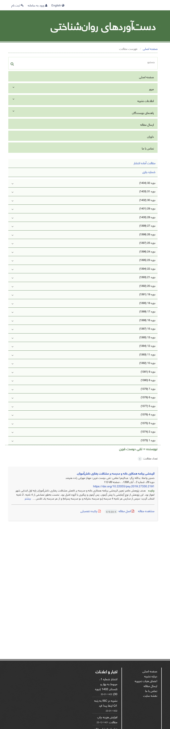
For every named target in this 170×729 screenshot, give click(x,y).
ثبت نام (16, 5)
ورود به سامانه (36, 5)
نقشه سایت (150, 695)
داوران (150, 136)
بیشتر (28, 498)
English (56, 5)
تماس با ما (148, 148)
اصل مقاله (119, 510)
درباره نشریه (150, 676)
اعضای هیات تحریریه (146, 680)
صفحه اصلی (150, 48)
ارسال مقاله (147, 124)
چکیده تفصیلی (89, 510)
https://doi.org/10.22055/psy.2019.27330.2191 (123, 486)
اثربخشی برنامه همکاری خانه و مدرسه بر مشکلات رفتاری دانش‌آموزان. (115, 473)
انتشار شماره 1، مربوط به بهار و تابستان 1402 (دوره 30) (106, 686)
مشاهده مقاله (146, 510)
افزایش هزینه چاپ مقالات (107, 719)
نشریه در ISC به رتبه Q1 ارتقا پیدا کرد (105, 703)
